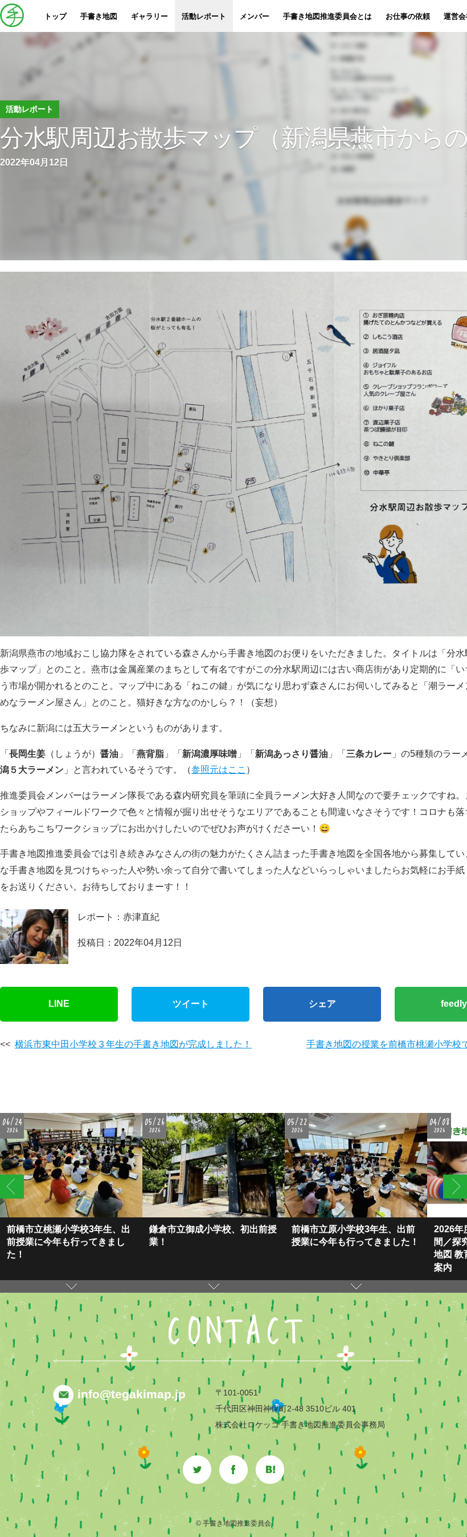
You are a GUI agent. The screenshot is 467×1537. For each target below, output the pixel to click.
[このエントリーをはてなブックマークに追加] (270, 1461)
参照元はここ (218, 769)
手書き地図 (98, 16)
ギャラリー (149, 16)
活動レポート (204, 16)
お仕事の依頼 (408, 16)
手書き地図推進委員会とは (327, 16)
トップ (55, 16)
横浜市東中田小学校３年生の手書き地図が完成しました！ (133, 1044)
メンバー (254, 16)
